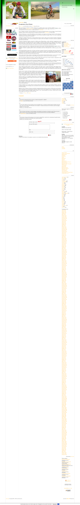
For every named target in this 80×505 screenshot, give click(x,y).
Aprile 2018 (64, 304)
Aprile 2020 (64, 281)
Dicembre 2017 (64, 307)
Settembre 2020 (64, 276)
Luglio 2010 (64, 391)
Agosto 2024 (64, 232)
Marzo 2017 (64, 316)
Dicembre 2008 (64, 409)
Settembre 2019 (64, 288)
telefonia (63, 201)
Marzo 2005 (64, 451)
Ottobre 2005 (64, 445)
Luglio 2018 (64, 301)
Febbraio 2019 (64, 294)
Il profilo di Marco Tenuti (12, 57)
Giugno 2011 (64, 381)
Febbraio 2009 (64, 407)
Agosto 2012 (64, 368)
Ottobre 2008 (64, 411)
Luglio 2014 (64, 346)
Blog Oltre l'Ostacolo (65, 168)
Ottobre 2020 (64, 275)
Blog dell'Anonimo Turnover (66, 161)
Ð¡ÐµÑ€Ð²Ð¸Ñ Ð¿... (65, 470)
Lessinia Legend (66, 46)
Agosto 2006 (64, 435)
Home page (7, 498)
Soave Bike (66, 45)
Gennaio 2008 (64, 419)
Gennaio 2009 (64, 408)
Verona (63, 202)
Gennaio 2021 (64, 273)
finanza (63, 186)
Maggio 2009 (64, 404)
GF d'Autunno (66, 52)
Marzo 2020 (64, 282)
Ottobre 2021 (64, 264)
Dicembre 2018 (64, 296)
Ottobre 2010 (64, 388)
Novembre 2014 (64, 342)
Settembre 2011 (64, 378)
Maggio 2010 (64, 393)
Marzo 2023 (64, 248)
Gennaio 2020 (64, 284)
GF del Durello (66, 43)
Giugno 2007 (64, 426)
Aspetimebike (64, 165)
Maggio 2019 (64, 291)
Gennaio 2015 (64, 340)
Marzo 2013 (64, 361)
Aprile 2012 (64, 371)
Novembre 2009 (64, 399)
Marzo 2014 (64, 350)
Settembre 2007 (64, 423)
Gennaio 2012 (64, 374)
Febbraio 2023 (64, 249)
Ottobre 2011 (64, 377)
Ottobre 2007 (64, 422)
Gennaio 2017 (64, 318)
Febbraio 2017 (64, 317)
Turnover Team (64, 152)
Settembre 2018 (64, 299)
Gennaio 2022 (64, 261)
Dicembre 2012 (64, 364)
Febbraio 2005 (64, 452)
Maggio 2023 (64, 246)
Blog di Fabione (64, 162)
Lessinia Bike (41, 29)
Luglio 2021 (64, 267)
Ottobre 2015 (64, 332)
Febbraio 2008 (64, 418)
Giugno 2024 (64, 234)
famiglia (63, 98)
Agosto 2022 (64, 255)
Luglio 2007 (64, 425)
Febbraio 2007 (64, 430)
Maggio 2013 (64, 359)
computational (64, 180)
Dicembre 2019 (64, 285)
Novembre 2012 (64, 365)
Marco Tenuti (57, 19)
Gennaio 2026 (64, 216)
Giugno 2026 (64, 211)
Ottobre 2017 (64, 309)
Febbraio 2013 (64, 362)
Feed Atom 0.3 (68, 481)
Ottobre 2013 (64, 354)
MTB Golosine (64, 164)
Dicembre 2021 (64, 262)
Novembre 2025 (64, 218)
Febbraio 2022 (64, 260)
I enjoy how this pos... (65, 468)
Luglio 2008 (64, 414)
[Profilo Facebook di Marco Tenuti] (12, 58)
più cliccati (72, 456)
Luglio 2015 (64, 335)
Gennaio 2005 (64, 453)
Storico (25, 92)
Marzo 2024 (64, 237)
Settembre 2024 (64, 231)
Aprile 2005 (64, 450)
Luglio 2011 (64, 380)
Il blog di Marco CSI (65, 173)
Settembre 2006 (64, 434)
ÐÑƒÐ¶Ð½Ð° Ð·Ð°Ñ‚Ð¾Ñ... (66, 476)
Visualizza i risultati (65, 120)
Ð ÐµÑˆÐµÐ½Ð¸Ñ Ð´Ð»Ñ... (66, 473)
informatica (63, 191)
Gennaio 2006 (64, 442)
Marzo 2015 (64, 338)
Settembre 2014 (64, 344)
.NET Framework (64, 177)
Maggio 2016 (64, 325)
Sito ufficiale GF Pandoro (10, 25)
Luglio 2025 (64, 222)
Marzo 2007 (64, 429)
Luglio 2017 (64, 312)
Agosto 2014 (64, 345)
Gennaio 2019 (64, 295)
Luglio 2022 (64, 256)
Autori (63, 146)
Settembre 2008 (64, 412)
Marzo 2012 (64, 372)
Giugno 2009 (64, 403)
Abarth (63, 178)
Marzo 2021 (64, 271)
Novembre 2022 (64, 252)
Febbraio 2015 (64, 339)
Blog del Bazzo (64, 154)
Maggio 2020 (64, 280)
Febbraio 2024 (64, 238)
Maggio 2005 (64, 449)
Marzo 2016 (64, 327)
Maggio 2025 (64, 224)
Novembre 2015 (64, 331)
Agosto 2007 (64, 424)
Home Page (21, 22)
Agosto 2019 (64, 289)
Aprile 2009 (64, 405)
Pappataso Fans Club (29, 28)
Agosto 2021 (64, 266)
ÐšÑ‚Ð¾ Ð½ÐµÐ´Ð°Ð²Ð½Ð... (66, 464)
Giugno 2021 (64, 268)
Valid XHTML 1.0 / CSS (68, 488)
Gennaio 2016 (64, 329)
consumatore (64, 181)
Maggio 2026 (64, 212)
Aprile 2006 (64, 439)
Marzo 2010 (64, 395)
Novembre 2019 (64, 286)
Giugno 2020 (64, 279)
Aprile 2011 (64, 383)
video (63, 204)
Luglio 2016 (64, 323)
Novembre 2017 (64, 308)
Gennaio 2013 (64, 363)
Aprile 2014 (64, 349)
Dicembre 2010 (64, 386)
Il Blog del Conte (64, 169)
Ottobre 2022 (64, 253)
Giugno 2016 (64, 324)
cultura (63, 183)
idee (62, 190)
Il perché (63, 147)
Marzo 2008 (64, 417)
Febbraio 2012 (64, 373)
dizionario (63, 184)
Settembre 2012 (64, 367)
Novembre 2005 (64, 444)
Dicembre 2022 (64, 251)
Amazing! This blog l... (65, 466)
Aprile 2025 (64, 225)
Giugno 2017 (64, 313)
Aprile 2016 (64, 326)
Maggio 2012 (64, 370)
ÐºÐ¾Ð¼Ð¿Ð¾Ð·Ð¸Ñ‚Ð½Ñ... (66, 461)
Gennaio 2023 (64, 250)
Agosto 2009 (64, 401)
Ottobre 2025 (64, 219)
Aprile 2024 (64, 236)
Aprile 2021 (64, 270)
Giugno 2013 (64, 358)
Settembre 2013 (64, 355)
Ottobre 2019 (64, 287)
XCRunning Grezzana (67, 53)
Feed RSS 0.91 (69, 480)
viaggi (63, 103)
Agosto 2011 (64, 379)
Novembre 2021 (64, 263)
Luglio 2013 (64, 357)
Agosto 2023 (64, 243)
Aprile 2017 (64, 315)
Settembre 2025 (64, 220)
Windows (63, 207)
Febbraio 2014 (64, 351)
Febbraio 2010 (64, 396)
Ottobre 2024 (64, 230)
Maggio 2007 (64, 427)
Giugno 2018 (64, 302)
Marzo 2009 (64, 406)
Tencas (63, 157)
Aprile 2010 (64, 394)
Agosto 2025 (64, 221)
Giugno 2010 (64, 392)
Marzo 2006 (64, 440)
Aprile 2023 (64, 247)
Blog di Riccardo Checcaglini (66, 163)
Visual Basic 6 (64, 205)
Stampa (29, 92)
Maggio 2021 (64, 269)
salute (63, 199)
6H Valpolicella (66, 50)
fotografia (63, 99)
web (62, 206)
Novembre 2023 (64, 241)
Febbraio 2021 (64, 272)
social (63, 200)
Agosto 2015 (64, 334)
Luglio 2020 (64, 278)
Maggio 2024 (64, 235)
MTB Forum (64, 158)
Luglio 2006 (64, 436)
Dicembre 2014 (64, 341)
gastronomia (64, 100)
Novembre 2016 (64, 320)
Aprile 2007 (64, 428)
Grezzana (63, 187)
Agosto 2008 (64, 413)
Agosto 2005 (64, 447)
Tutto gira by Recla (65, 171)
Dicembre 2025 (64, 217)
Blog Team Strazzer (65, 167)
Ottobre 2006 (64, 433)
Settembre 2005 (64, 446)
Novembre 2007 (64, 421)
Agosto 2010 (64, 390)
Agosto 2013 (64, 356)
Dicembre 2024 (64, 228)
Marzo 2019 (64, 293)
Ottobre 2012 (64, 366)
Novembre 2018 (64, 297)
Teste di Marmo (64, 170)
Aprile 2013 (64, 360)
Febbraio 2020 (64, 283)
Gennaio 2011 (64, 385)
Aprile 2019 (64, 292)
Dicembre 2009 (64, 398)
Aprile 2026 (64, 213)
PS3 (62, 197)
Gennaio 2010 (64, 397)
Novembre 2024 (64, 229)
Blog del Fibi (64, 166)
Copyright (63, 148)
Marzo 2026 (64, 214)
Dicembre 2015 (64, 330)
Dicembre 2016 (64, 319)
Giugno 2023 (64, 245)
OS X (62, 196)
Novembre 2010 (64, 387)
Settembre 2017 (64, 310)
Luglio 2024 (64, 233)
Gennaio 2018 (64, 306)
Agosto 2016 (64, 322)
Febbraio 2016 (64, 328)
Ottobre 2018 (64, 298)
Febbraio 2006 (64, 441)
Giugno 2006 (64, 437)
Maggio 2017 (64, 314)
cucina (63, 182)
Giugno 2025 (64, 223)
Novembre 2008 (64, 410)
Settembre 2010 (64, 389)
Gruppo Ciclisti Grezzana (66, 153)
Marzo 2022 (64, 259)
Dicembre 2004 (64, 454)
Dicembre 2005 (64, 443)
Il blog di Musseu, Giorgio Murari (67, 172)
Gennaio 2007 (64, 431)
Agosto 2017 (64, 311)
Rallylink (63, 159)
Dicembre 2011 (64, 375)
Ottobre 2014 (64, 343)
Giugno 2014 (64, 347)
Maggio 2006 (64, 438)
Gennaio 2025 (64, 227)
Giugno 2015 (64, 336)
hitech (63, 188)
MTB (33, 26)
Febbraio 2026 (64, 215)
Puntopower (64, 156)
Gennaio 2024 (64, 239)
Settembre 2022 (64, 254)
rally (62, 102)
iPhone (63, 192)
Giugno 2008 (64, 415)
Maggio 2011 (64, 382)
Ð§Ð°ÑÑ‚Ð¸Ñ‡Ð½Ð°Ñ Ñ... (66, 459)
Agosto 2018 (64, 300)
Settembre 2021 (64, 265)
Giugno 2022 (64, 257)
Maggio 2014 (64, 348)
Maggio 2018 (64, 303)
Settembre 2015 (64, 333)
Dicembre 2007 (64, 420)
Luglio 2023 (64, 244)
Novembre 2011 (64, 376)
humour (63, 189)
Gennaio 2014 (64, 352)
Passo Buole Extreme (67, 44)
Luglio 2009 (64, 402)
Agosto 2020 (64, 277)
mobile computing (65, 193)
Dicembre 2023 (64, 240)
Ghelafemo (63, 155)
